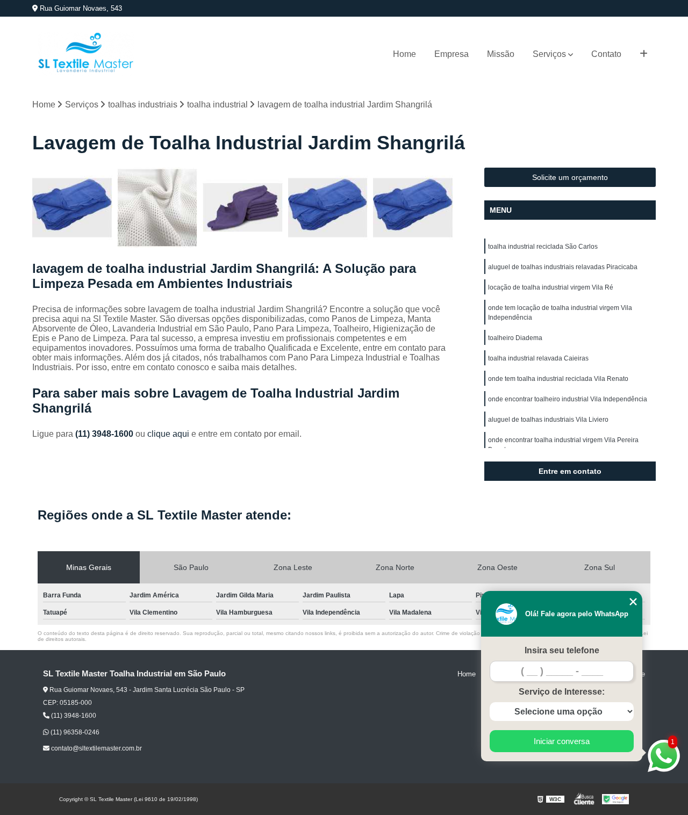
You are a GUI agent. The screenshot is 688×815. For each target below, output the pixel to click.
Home (404, 54)
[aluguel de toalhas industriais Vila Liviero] (72, 208)
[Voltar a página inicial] (86, 54)
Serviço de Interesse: (562, 691)
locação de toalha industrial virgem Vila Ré (550, 287)
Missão (500, 54)
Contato (606, 54)
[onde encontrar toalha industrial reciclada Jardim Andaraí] (328, 208)
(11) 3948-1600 (105, 433)
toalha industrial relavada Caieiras (538, 358)
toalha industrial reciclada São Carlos (543, 246)
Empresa (451, 54)
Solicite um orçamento (570, 177)
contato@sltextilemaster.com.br (95, 748)
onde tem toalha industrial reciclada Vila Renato (558, 379)
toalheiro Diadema (515, 338)
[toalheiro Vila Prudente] (158, 208)
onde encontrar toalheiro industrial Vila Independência (567, 399)
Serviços (549, 54)
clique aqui (168, 433)
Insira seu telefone (562, 650)
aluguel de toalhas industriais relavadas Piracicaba (562, 267)
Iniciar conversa (562, 741)
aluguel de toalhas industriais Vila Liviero (548, 419)
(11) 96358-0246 (74, 732)
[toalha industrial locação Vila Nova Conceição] (413, 208)
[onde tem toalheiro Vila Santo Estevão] (243, 208)
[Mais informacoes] (644, 54)
